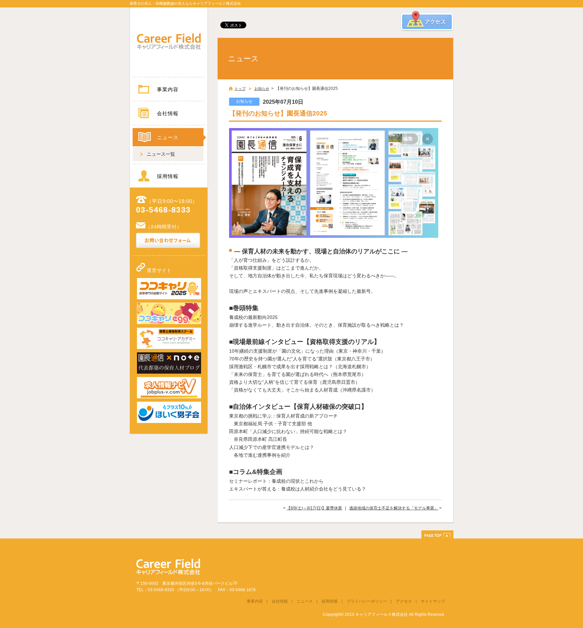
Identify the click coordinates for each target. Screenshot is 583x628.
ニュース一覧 (161, 154)
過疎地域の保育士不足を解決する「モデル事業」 (393, 508)
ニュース (167, 137)
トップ (240, 88)
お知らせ (261, 88)
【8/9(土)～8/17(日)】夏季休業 (314, 508)
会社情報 (167, 113)
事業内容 (167, 89)
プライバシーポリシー (366, 601)
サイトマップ (433, 601)
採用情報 (167, 176)
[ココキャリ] (169, 298)
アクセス (404, 601)
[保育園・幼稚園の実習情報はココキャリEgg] (169, 322)
